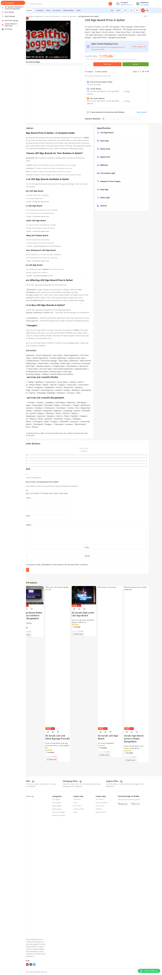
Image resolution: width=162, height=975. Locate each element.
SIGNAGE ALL (82, 622)
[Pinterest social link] (143, 71)
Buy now (135, 64)
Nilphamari (27, 424)
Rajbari (57, 405)
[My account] (125, 10)
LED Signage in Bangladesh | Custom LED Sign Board (42, 16)
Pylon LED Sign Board (32, 265)
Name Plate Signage (58, 812)
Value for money (25, 498)
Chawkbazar (49, 387)
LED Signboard (110, 35)
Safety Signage (105, 29)
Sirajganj (83, 416)
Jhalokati (48, 419)
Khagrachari (86, 408)
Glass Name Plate (123, 32)
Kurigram (74, 421)
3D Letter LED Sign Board (34, 220)
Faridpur (31, 402)
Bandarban (85, 405)
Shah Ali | (54, 385)
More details (142, 112)
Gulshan (73, 382)
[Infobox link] (26, 781)
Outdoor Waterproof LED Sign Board (39, 250)
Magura (41, 413)
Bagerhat (57, 411)
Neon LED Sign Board (32, 206)
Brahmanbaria (27, 408)
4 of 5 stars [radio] (53, 493)
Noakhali (37, 411)
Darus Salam (62, 382)
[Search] (110, 4)
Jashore (77, 411)
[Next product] (147, 16)
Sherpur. (35, 427)
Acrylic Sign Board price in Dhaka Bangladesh (133, 738)
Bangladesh (57, 397)
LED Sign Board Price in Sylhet (34, 433)
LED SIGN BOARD (28, 350)
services (31, 397)
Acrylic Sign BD (134, 748)
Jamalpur (69, 424)
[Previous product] (143, 16)
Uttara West (83, 385)
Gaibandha (64, 421)
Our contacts (77, 806)
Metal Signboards (71, 355)
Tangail (76, 405)
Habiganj (76, 419)
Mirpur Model (35, 385)
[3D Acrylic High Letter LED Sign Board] (84, 595)
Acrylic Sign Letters (51, 745)
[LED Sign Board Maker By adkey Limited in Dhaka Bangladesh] (31, 595)
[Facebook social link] (138, 71)
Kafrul (80, 382)
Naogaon (50, 416)
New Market (86, 390)
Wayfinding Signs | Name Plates (35, 363)
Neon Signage (127, 27)
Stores (75, 802)
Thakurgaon (59, 424)
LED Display (127, 29)
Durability (23, 507)
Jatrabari (35, 390)
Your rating (24, 490)
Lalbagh (66, 390)
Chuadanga (67, 411)
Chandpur (39, 408)
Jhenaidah (86, 411)
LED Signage (114, 27)
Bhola (40, 419)
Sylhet (86, 137)
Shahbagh (51, 393)
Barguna (33, 419)
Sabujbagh (41, 393)
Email (88, 556)
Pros (23, 547)
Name (24, 556)
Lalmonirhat (85, 421)
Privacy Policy (100, 806)
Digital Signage (91, 29)
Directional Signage (49, 360)
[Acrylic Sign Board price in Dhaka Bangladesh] (136, 656)
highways (46, 269)
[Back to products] (145, 16)
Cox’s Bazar (61, 408)
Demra (59, 387)
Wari (78, 393)
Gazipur (40, 402)
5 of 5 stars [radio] (63, 493)
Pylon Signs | (64, 360)
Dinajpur (54, 421)
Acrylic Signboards (43, 355)
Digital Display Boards (30, 360)
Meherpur (50, 413)
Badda (31, 382)
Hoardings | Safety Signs (60, 363)
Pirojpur (67, 419)
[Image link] (34, 865)
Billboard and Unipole (58, 815)
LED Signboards (27, 355)
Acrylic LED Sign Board (69, 16)
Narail (58, 413)
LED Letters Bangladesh (106, 743)
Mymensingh (80, 424)
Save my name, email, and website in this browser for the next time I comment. (55, 564)
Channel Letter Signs (76, 358)
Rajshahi (74, 416)
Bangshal (39, 387)
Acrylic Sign (64, 743)
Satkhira (66, 413)
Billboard (117, 29)
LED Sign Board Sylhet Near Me (55, 433)
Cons (87, 547)
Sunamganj (37, 421)
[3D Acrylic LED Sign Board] (110, 656)
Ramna (32, 393)
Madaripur (71, 402)
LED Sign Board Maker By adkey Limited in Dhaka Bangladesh (30, 615)
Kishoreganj (60, 402)
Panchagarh (38, 424)
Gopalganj (49, 402)
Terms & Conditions (102, 802)
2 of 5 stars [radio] (34, 493)
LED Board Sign (138, 32)
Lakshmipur (27, 411)
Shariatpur (66, 405)
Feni (77, 408)
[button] (35, 64)
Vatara (30, 387)
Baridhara (39, 382)
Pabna (66, 416)
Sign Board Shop (99, 37)
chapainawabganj (28, 416)
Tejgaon (61, 385)
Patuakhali (58, 419)
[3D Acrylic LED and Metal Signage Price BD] (57, 656)
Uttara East (71, 385)
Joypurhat (41, 416)
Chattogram (49, 408)
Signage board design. (117, 37)
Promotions (77, 799)
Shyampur (61, 393)
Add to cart (107, 64)
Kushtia (33, 413)
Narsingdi (48, 405)
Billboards (74, 360)
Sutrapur (71, 393)
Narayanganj (37, 405)
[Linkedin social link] (146, 71)
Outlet (75, 812)
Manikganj (82, 402)
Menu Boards (85, 360)
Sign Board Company (126, 35)
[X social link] (141, 71)
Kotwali (58, 390)
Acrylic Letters (108, 32)
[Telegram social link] (148, 71)
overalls (45, 377)
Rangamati (47, 411)
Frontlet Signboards (58, 358)
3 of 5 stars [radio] (44, 493)
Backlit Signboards (40, 358)
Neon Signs (57, 355)
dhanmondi (68, 387)
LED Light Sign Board (94, 35)
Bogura (75, 413)
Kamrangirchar (47, 390)
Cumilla (70, 408)
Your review (26, 525)
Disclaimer (99, 809)
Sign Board (96, 32)
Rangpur (48, 424)
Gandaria (78, 387)
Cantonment (50, 382)
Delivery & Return (78, 809)
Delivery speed (25, 516)
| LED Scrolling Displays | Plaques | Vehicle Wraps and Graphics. (47, 374)
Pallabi (45, 385)
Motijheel (75, 390)
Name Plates (139, 27)
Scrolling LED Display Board (35, 235)
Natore (59, 416)
